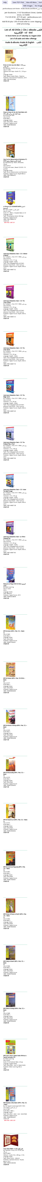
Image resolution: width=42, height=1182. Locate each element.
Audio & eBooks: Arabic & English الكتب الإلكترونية (23, 43)
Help (5, 2)
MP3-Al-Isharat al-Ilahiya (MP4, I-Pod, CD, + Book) (15, 726)
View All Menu (31, 2)
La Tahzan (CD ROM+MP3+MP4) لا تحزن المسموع (14, 207)
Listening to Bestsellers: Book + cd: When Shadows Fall (14, 537)
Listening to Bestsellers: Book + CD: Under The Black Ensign (14, 490)
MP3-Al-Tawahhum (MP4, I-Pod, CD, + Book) (15, 820)
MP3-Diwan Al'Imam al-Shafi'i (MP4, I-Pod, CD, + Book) (14, 915)
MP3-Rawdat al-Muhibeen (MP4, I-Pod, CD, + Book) (15, 1103)
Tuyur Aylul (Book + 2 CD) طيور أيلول (13, 1148)
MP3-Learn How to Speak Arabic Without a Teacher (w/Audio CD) (14, 1056)
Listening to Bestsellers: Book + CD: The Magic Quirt (14, 396)
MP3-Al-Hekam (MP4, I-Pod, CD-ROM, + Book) (14, 679)
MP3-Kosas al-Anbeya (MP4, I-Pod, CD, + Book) (14, 1009)
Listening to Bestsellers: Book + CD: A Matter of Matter (15, 254)
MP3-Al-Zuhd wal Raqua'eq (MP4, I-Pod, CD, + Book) (14, 867)
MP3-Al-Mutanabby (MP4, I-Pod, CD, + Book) (13, 773)
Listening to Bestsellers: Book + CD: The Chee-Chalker (14, 301)
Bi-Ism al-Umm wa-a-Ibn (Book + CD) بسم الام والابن (14, 65)
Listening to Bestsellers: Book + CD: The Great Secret (14, 348)
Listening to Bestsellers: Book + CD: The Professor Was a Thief (14, 443)
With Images (28, 6)
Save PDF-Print (18, 2)
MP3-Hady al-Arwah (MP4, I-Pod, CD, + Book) (13, 962)
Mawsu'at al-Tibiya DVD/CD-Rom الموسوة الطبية (14, 584)
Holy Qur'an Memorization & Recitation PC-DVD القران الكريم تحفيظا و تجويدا (15, 160)
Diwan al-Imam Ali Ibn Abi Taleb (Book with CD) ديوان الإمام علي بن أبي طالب (15, 113)
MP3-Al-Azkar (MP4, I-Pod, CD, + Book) (13, 631)
